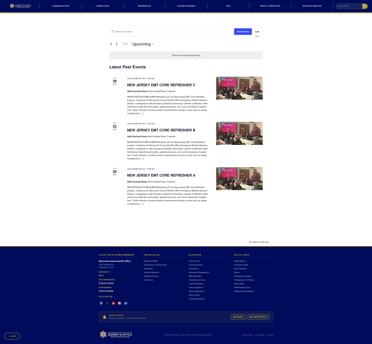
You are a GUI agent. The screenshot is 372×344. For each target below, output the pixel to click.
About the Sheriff (151, 261)
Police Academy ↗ (196, 287)
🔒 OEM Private (258, 317)
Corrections (102, 6)
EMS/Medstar (144, 6)
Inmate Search (240, 261)
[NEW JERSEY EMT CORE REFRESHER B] (239, 133)
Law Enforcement (186, 6)
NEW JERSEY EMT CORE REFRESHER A (161, 175)
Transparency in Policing (244, 280)
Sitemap (270, 335)
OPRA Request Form (242, 287)
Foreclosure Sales (241, 265)
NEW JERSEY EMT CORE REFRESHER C (161, 84)
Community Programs (242, 276)
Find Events (243, 31)
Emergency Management (199, 272)
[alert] (186, 55)
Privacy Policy (247, 335)
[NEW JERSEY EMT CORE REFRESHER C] (239, 88)
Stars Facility (194, 295)
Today (125, 43)
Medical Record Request (244, 291)
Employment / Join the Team (155, 265)
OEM (228, 6)
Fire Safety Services (197, 280)
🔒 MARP (238, 317)
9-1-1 (101, 275)
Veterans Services (312, 6)
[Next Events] (116, 44)
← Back (12, 336)
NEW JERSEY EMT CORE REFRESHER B (161, 129)
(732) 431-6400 (106, 291)
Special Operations (270, 6)
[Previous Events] (111, 44)
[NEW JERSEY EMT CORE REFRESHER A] (239, 178)
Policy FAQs (239, 284)
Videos (236, 272)
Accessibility (260, 335)
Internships (148, 268)
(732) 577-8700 (106, 283)
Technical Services (196, 299)
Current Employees (151, 272)
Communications (60, 6)
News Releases (240, 268)
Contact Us (148, 280)
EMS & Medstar (195, 276)
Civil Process (194, 261)
